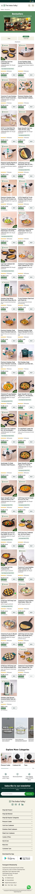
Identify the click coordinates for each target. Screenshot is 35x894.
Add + (14, 176)
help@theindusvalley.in (11, 882)
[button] (32, 5)
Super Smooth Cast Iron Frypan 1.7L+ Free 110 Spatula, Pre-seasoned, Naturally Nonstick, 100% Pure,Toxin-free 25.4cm (25, 464)
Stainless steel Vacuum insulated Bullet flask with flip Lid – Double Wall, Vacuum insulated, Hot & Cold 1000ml (8, 698)
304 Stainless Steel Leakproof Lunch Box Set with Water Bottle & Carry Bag (25, 363)
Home (2, 9)
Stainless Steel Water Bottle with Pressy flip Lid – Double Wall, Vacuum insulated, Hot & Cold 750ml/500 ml (9, 299)
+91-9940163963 (9, 880)
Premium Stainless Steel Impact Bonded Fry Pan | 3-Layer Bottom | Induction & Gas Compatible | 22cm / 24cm (26, 331)
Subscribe (29, 794)
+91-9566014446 (9, 878)
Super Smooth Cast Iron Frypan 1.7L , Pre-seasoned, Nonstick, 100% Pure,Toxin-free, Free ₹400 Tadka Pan (26, 395)
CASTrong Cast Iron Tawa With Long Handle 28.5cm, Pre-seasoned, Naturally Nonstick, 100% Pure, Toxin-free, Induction (26, 634)
